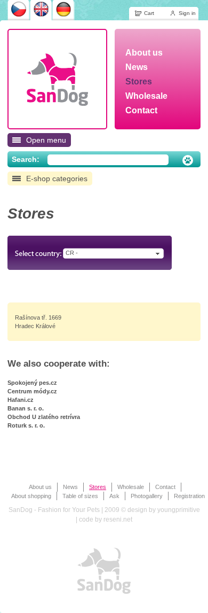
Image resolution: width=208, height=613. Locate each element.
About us (40, 487)
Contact (165, 487)
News (70, 487)
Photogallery (147, 496)
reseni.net (117, 519)
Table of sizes (80, 496)
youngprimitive (178, 510)
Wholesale (130, 487)
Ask (114, 496)
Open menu (46, 140)
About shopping (31, 496)
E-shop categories (56, 178)
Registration (189, 496)
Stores (97, 487)
